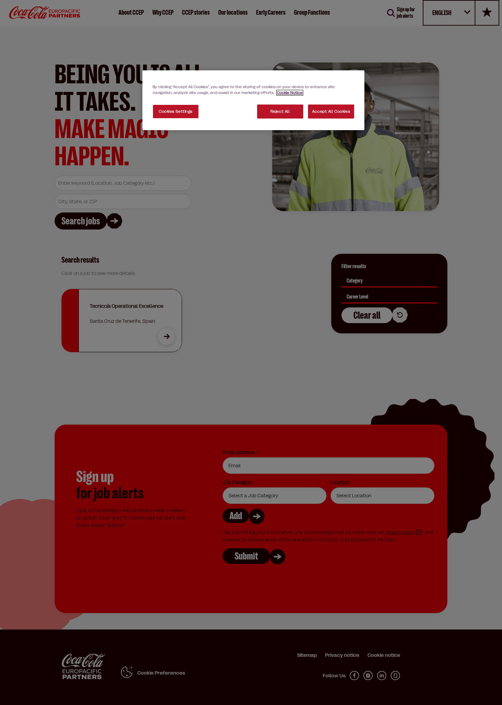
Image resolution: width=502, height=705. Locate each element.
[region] (253, 100)
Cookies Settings (176, 111)
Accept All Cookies (331, 111)
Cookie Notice (290, 93)
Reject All (280, 111)
